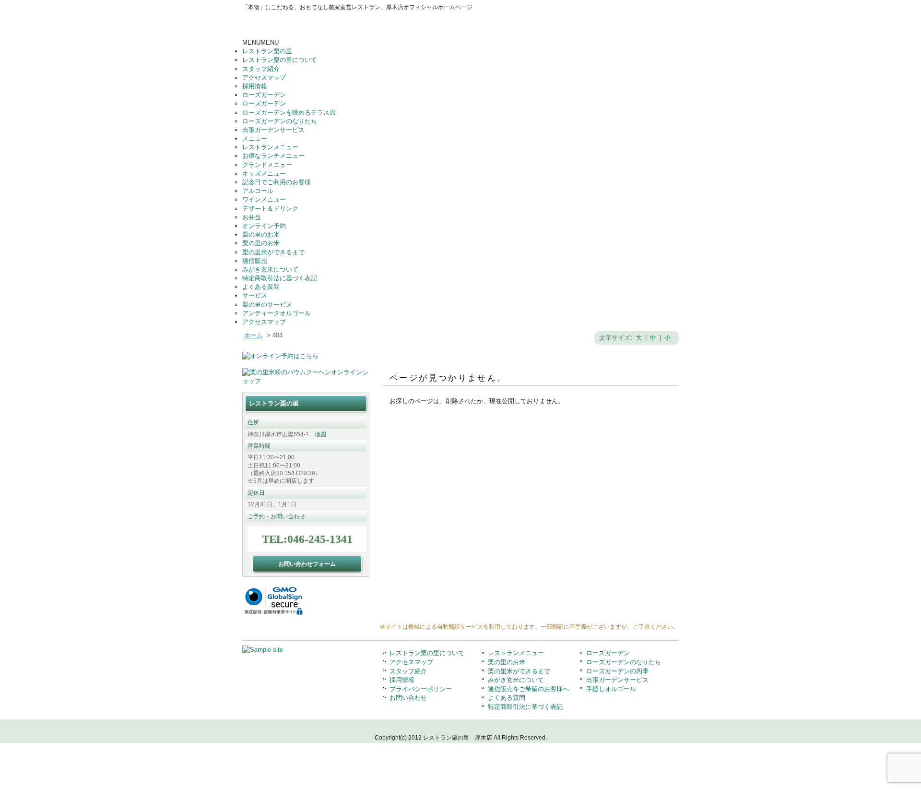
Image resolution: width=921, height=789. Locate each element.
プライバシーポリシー (421, 689)
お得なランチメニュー (273, 155)
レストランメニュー (270, 147)
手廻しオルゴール (611, 689)
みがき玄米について (270, 269)
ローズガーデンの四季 (617, 671)
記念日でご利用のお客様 (276, 182)
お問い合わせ (408, 697)
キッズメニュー (264, 173)
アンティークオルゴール (276, 313)
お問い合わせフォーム (307, 564)
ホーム (253, 335)
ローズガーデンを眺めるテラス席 (289, 112)
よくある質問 (261, 286)
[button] (260, 42)
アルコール (257, 190)
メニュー (254, 138)
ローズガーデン (264, 94)
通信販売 (254, 260)
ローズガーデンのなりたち (279, 121)
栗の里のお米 (261, 234)
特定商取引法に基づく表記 (279, 278)
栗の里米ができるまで (273, 252)
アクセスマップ (264, 77)
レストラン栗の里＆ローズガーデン (333, 25)
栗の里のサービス (267, 304)
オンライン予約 (264, 225)
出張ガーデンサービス (273, 129)
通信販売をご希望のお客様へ (528, 689)
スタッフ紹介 (261, 68)
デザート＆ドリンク (270, 208)
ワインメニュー (264, 199)
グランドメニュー (267, 164)
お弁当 (251, 217)
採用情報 (254, 86)
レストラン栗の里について (279, 59)
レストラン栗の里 (267, 51)
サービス (254, 295)
